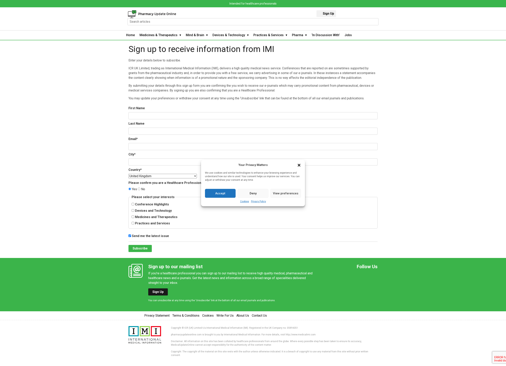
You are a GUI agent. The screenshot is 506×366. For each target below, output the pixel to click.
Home (130, 35)
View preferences (285, 193)
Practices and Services (152, 223)
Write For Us (225, 315)
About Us (242, 315)
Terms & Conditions (185, 315)
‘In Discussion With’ (326, 35)
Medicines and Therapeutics (155, 217)
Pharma (297, 35)
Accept (220, 193)
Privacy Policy (258, 201)
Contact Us (259, 315)
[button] (299, 165)
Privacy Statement (157, 315)
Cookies (244, 201)
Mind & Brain (195, 35)
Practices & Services (268, 35)
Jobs (348, 35)
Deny (253, 193)
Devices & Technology (228, 35)
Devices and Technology (153, 211)
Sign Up (328, 13)
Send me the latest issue (150, 236)
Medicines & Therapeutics (158, 35)
